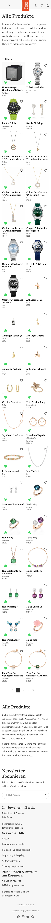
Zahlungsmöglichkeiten (13, 866)
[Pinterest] (32, 916)
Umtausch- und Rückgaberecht (16, 849)
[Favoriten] (42, 5)
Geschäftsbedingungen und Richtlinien (25, 910)
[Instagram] (23, 916)
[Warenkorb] (48, 5)
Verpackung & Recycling (13, 855)
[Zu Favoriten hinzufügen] (21, 65)
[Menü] (3, 5)
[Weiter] (39, 690)
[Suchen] (9, 5)
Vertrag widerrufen (11, 860)
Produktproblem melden (13, 844)
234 (33, 690)
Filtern (8, 59)
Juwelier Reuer (28, 904)
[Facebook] (18, 916)
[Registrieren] (45, 795)
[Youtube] (28, 916)
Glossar (5, 838)
